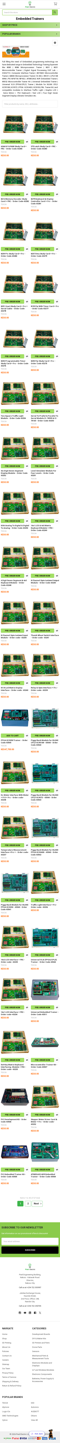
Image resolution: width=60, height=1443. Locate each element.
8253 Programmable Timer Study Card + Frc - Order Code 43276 (14, 363)
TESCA (5, 1403)
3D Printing (6, 1343)
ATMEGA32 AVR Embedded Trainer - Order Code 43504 (43, 1175)
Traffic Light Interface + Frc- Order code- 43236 (44, 906)
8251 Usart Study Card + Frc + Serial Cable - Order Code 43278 (14, 308)
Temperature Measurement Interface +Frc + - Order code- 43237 (15, 852)
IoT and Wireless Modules (43, 1370)
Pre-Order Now (12, 142)
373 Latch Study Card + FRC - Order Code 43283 (44, 147)
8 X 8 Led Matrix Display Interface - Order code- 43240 (14, 689)
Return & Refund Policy (11, 1386)
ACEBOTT (35, 1411)
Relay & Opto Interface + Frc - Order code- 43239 (44, 689)
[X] (40, 1313)
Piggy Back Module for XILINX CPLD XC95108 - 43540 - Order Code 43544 (44, 742)
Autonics (35, 1407)
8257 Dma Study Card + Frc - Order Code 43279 (44, 255)
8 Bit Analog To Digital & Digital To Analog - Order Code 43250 (15, 526)
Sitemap (5, 1364)
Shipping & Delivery (10, 1381)
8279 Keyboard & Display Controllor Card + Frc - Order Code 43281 (44, 201)
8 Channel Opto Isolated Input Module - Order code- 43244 (14, 636)
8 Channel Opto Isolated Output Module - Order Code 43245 (45, 581)
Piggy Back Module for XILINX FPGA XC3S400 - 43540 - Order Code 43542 (44, 852)
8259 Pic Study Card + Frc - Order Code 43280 (13, 255)
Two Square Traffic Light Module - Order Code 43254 (13, 417)
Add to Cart (12, 736)
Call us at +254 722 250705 (30, 1306)
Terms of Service (9, 1377)
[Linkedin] (30, 1313)
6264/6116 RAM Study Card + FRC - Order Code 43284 (14, 147)
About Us (6, 1347)
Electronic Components (42, 1374)
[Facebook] (35, 1313)
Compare (27, 142)
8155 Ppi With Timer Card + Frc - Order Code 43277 (45, 307)
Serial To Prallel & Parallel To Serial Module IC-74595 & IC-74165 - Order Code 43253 (44, 418)
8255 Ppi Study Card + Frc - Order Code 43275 (43, 362)
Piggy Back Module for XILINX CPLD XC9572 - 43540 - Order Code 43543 (44, 797)
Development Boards (41, 1334)
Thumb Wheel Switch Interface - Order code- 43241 (45, 636)
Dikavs (34, 1416)
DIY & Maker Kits (39, 1338)
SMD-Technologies (10, 1416)
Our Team (6, 1368)
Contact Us (7, 1356)
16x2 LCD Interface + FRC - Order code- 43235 (13, 961)
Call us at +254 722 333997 (30, 1287)
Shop (4, 1338)
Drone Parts (37, 1347)
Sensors (35, 1351)
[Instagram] (20, 1313)
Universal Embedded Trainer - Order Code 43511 (45, 1013)
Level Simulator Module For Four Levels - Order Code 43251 (43, 473)
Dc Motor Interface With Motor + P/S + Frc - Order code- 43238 (15, 797)
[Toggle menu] (4, 4)
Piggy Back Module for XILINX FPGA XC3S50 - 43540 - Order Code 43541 (14, 907)
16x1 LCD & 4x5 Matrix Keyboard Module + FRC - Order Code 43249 (42, 527)
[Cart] (56, 4)
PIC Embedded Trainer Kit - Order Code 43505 (13, 1175)
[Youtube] (25, 1313)
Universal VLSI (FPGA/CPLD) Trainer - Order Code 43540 (44, 961)
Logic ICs (6, 1411)
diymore (5, 1407)
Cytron (5, 1420)
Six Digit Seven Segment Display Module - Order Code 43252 (14, 473)
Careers (5, 1360)
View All (34, 1420)
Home (4, 1334)
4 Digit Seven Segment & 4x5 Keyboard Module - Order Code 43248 (14, 582)
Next (36, 1203)
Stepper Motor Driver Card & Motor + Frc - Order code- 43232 (44, 1121)
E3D (32, 1403)
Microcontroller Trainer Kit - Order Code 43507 (44, 1066)
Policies (5, 1351)
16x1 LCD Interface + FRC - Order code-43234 (13, 1013)
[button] (55, 43)
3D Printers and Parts (41, 1343)
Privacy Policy (7, 1373)
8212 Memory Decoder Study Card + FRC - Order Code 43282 (15, 200)
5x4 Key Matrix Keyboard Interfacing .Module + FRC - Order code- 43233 (13, 1067)
